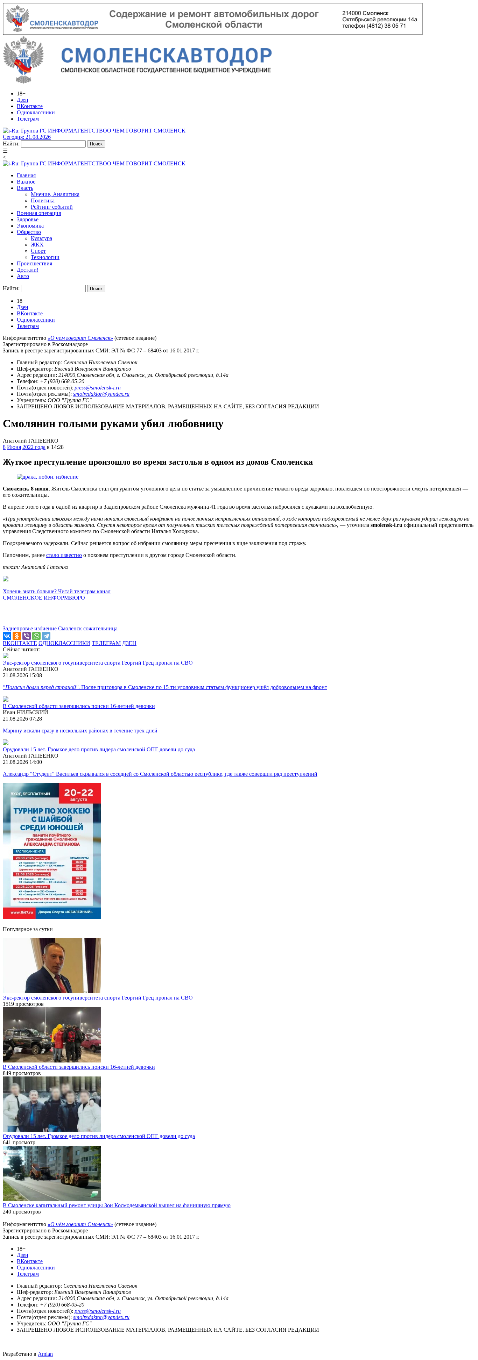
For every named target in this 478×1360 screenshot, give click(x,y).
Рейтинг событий (52, 207)
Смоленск (70, 628)
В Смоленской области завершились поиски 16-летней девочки (79, 706)
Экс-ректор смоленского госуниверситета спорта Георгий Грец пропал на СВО (98, 663)
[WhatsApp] (36, 636)
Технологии (45, 257)
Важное (26, 182)
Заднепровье (18, 628)
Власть (25, 188)
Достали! (27, 270)
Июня (14, 447)
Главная (26, 175)
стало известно (64, 555)
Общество (29, 232)
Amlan (45, 1354)
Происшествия (34, 263)
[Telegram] (46, 636)
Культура (41, 238)
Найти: (11, 143)
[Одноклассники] (17, 636)
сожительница (100, 628)
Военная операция (39, 213)
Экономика (30, 226)
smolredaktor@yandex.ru (101, 394)
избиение (45, 628)
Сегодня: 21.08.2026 (27, 137)
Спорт (38, 251)
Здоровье (27, 219)
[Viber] (26, 636)
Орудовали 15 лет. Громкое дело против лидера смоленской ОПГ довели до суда (99, 749)
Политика (43, 200)
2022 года (33, 447)
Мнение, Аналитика (55, 194)
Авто (23, 276)
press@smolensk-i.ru (98, 388)
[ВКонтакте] (7, 636)
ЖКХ (37, 245)
